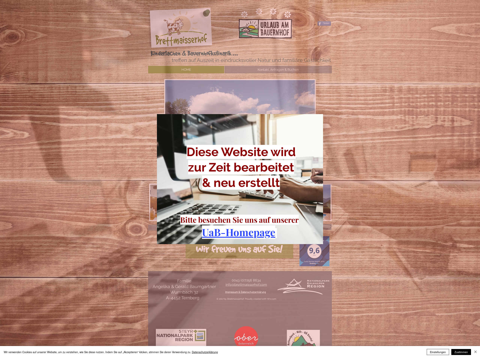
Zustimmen (461, 352)
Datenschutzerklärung (205, 352)
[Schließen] (475, 352)
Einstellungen (438, 352)
